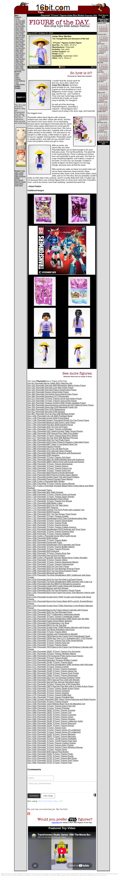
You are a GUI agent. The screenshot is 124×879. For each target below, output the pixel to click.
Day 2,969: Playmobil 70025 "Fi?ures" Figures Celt (49, 712)
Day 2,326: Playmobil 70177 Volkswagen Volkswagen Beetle (53, 614)
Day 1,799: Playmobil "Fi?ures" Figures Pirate (47, 523)
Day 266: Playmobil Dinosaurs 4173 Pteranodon (48, 396)
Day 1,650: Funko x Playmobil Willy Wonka (46, 481)
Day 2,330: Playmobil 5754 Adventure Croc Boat (48, 623)
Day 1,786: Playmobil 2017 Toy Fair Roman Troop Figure (51, 514)
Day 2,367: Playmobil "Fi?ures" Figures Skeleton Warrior (51, 654)
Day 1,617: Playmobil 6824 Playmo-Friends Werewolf (50, 473)
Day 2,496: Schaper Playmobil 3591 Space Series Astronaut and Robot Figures (61, 699)
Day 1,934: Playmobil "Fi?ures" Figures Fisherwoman (50, 564)
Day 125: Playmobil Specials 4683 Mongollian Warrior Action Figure (56, 385)
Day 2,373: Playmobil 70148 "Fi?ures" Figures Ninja (49, 662)
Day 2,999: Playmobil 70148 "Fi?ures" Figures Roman (50, 726)
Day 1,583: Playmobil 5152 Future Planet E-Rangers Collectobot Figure (58, 442)
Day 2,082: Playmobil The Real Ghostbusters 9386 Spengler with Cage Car (59, 582)
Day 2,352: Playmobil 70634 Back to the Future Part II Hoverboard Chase (58, 636)
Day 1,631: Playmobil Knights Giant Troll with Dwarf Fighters (53, 477)
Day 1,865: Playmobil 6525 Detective (43, 551)
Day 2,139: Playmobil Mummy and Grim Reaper (47, 588)
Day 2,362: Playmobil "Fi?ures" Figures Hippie (47, 645)
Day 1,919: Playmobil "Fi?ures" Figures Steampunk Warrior (52, 562)
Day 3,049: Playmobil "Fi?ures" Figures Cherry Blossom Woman (55, 747)
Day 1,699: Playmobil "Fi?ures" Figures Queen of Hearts (51, 494)
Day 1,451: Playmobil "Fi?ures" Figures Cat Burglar (49, 429)
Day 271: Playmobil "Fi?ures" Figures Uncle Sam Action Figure (54, 399)
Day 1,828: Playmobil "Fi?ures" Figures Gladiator (48, 534)
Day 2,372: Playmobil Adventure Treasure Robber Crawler (52, 660)
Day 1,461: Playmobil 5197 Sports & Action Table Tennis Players (55, 431)
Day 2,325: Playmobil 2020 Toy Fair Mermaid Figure (49, 612)
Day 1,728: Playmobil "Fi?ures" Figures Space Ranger (50, 497)
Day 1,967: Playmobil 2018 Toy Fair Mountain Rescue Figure (53, 569)
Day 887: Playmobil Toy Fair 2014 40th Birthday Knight (50, 414)
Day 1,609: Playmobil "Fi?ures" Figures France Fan (49, 468)
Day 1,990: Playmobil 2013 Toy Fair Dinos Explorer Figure (52, 571)
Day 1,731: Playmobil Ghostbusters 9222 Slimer (48, 499)
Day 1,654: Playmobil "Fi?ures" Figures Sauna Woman (51, 484)
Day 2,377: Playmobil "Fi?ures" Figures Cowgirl (48, 667)
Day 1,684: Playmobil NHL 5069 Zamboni (45, 492)
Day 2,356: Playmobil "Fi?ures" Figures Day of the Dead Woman (55, 641)
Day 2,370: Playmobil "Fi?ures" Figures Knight (47, 658)
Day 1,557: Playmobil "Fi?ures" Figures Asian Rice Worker (52, 436)
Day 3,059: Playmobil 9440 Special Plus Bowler (48, 752)
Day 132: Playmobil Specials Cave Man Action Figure (50, 388)
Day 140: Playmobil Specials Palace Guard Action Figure (52, 390)
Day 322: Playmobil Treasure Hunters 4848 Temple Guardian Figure (56, 403)
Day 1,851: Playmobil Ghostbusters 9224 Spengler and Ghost (53, 545)
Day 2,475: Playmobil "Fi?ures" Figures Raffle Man (49, 695)
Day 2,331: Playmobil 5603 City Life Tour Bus (46, 625)
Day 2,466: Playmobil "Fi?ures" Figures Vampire (48, 693)
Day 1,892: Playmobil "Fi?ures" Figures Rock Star (48, 553)
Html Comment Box (48, 801)
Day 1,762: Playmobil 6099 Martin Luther (44, 503)
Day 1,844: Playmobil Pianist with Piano (44, 542)
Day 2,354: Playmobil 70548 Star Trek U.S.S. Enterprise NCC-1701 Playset (59, 638)
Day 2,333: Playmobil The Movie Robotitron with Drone (51, 630)
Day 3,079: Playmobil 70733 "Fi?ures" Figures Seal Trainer (52, 760)
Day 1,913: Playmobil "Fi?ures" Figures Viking (47, 560)
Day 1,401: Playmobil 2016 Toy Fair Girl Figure (47, 427)
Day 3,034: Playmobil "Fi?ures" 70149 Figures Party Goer (52, 741)
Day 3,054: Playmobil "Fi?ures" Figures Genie (47, 750)
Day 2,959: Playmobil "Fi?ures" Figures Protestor (48, 708)
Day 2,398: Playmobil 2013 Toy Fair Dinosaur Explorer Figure (53, 678)
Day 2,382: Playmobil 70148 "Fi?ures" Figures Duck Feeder (53, 673)
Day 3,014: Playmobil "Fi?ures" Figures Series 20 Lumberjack (54, 732)
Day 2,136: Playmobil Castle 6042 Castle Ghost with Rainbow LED (56, 586)
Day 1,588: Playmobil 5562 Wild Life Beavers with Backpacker (54, 453)
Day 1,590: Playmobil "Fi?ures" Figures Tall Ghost (48, 457)
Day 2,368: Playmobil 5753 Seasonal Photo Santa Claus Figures (55, 656)
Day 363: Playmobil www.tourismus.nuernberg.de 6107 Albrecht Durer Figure (60, 405)
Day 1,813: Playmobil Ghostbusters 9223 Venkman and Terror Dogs (56, 529)
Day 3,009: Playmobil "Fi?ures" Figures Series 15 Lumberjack (54, 730)
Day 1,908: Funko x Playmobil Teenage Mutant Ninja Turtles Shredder (57, 558)
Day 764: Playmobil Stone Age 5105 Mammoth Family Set (52, 407)
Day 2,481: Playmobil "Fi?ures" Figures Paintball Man (50, 697)
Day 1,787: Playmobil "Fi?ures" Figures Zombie (47, 516)
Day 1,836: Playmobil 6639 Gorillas (42, 538)
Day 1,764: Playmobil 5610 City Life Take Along (47, 505)
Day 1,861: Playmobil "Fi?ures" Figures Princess (48, 549)
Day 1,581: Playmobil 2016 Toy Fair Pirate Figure (48, 440)
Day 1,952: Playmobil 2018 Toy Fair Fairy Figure (48, 566)
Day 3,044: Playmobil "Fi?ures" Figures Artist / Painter (50, 745)
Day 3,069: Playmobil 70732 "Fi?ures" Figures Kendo (50, 756)
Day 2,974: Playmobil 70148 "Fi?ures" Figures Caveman (51, 715)
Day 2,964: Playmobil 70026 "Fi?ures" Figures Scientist (51, 710)
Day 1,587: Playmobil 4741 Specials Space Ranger (49, 451)
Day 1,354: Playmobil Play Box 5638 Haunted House (50, 425)
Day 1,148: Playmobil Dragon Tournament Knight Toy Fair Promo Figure (58, 420)
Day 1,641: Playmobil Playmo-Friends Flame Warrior (50, 479)
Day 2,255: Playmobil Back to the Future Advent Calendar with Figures (57, 610)
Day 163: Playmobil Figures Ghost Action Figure (48, 392)
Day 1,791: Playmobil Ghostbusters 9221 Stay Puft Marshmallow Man (57, 518)
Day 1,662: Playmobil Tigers (39, 490)
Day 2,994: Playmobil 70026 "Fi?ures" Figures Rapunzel (51, 723)
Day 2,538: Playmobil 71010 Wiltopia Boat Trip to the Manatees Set (56, 704)
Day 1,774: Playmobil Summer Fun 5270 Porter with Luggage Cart (55, 510)
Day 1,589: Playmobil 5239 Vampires (43, 455)
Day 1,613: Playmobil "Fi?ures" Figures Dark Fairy (49, 470)
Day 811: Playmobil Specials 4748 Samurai (46, 412)
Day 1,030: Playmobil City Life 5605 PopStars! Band (49, 416)
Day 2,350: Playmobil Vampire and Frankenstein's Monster (52, 634)
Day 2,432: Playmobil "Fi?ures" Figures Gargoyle (48, 691)
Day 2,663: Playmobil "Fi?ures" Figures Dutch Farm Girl (51, 706)
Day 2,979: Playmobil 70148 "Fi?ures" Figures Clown (50, 717)
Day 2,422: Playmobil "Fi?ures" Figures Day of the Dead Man (53, 684)
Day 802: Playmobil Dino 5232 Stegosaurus (46, 409)
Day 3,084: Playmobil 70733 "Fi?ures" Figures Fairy (49, 763)
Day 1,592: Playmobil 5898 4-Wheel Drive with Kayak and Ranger (55, 462)
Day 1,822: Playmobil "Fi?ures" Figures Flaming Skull (50, 532)
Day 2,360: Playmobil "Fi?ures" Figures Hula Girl (48, 643)
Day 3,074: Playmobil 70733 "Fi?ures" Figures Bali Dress (52, 758)
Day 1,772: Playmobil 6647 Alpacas (42, 508)
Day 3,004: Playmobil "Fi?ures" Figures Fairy (46, 728)
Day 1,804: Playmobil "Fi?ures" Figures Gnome (47, 525)
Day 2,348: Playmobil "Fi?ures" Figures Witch (47, 632)
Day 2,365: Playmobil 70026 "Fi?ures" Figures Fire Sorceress (53, 651)
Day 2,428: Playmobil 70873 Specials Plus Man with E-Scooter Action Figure (60, 686)
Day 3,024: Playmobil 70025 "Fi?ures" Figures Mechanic (51, 736)
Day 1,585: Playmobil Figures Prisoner (44, 446)
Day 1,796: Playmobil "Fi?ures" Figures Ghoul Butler (50, 521)
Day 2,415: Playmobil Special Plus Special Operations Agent (53, 682)
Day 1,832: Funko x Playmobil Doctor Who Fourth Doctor (51, 536)
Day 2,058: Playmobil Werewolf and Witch (45, 573)
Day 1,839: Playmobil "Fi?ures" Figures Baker (47, 540)
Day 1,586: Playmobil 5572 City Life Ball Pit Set (47, 449)
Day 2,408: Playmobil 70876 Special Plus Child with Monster (53, 680)
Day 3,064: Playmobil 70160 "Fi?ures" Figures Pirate (50, 754)
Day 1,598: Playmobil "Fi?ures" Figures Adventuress (50, 464)
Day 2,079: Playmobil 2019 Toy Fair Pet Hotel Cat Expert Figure (54, 579)
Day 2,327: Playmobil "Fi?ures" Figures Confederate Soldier (53, 617)
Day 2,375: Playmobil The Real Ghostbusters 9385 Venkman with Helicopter (60, 665)
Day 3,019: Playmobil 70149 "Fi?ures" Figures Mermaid (51, 734)
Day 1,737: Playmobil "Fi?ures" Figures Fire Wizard (49, 501)
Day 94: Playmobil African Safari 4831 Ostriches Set (49, 383)
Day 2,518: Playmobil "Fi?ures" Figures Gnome (47, 702)
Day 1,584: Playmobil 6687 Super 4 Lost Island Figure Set (52, 444)
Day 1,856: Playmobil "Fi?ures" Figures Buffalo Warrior (51, 547)
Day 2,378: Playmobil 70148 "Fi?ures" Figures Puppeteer (52, 669)
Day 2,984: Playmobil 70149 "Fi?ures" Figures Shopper (51, 719)
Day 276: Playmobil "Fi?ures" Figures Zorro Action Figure (52, 401)
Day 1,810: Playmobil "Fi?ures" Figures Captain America (51, 527)
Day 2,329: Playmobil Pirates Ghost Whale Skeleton (49, 621)
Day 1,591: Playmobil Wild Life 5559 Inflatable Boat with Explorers (55, 460)
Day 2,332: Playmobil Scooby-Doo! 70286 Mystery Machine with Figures (58, 627)
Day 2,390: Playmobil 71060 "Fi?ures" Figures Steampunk (52, 675)
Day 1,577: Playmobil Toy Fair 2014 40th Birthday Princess (52, 438)
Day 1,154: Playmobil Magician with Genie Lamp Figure (51, 423)
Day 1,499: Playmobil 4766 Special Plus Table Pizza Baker (52, 433)
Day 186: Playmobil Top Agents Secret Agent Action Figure (52, 394)
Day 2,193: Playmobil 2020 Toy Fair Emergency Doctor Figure (54, 590)
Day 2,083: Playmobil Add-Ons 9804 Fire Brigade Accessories (54, 584)
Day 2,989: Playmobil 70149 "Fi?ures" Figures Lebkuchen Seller (55, 721)
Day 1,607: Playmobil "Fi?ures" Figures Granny (47, 466)
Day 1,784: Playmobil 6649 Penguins (43, 512)
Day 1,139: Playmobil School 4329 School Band (48, 418)
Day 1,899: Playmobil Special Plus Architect (46, 556)
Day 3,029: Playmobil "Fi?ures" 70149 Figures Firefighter (52, 739)
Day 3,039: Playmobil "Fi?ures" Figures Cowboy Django (51, 743)
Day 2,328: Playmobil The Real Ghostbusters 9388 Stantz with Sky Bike (58, 619)
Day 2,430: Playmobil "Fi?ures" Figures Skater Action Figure (53, 689)
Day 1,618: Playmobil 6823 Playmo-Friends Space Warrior (52, 475)
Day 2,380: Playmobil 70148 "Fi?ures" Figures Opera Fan (52, 671)
